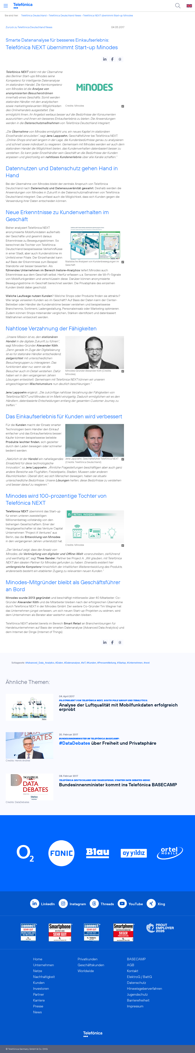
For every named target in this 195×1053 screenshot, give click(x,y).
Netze (37, 971)
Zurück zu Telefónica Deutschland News (29, 27)
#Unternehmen (135, 662)
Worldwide (86, 971)
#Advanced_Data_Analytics (40, 662)
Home (37, 959)
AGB (130, 965)
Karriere (39, 1000)
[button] (104, 59)
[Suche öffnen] (178, 5)
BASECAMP (136, 959)
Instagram (78, 904)
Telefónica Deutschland (34, 15)
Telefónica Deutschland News (65, 15)
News (37, 1012)
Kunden (39, 982)
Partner (38, 994)
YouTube (136, 904)
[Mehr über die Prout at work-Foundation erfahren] (160, 932)
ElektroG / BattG (139, 977)
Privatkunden (88, 959)
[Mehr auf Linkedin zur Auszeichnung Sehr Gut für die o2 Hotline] (92, 932)
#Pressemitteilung (106, 662)
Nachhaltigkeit (44, 977)
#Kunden (91, 662)
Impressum (135, 1006)
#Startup (121, 662)
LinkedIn (48, 904)
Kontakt (132, 971)
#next (146, 662)
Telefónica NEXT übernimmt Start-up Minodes (108, 15)
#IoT (83, 662)
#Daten (59, 662)
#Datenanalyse (72, 662)
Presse (38, 1006)
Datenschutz (136, 982)
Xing (161, 904)
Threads (107, 904)
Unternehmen (43, 965)
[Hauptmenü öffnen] (5, 5)
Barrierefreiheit (138, 1000)
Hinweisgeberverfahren (144, 988)
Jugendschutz (137, 994)
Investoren (41, 988)
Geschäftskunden (91, 965)
